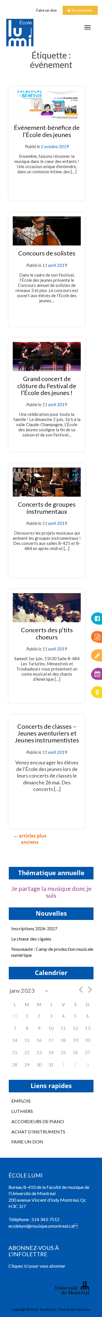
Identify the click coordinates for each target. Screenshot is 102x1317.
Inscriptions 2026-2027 (34, 928)
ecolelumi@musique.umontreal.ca (40, 1226)
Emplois (21, 1100)
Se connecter (82, 10)
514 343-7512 (45, 1219)
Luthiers (22, 1111)
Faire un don (46, 10)
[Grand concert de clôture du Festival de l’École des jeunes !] (47, 356)
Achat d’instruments (38, 1131)
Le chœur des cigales (31, 938)
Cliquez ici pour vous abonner (36, 1265)
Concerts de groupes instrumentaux (47, 507)
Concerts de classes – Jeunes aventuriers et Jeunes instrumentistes (47, 733)
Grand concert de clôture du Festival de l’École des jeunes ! (46, 385)
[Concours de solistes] (47, 230)
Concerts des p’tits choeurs (47, 633)
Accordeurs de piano (37, 1121)
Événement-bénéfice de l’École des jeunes (47, 131)
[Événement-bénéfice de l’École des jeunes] (47, 104)
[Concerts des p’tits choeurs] (47, 607)
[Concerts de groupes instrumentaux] (47, 481)
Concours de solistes (46, 253)
